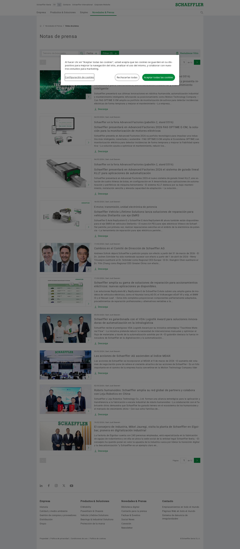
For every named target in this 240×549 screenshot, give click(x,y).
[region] (120, 70)
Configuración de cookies (79, 77)
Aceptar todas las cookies (158, 77)
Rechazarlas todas (127, 77)
